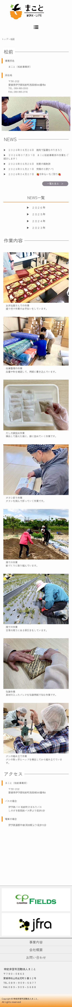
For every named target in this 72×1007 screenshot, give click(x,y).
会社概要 (36, 949)
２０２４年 (38, 221)
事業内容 (36, 942)
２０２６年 (38, 207)
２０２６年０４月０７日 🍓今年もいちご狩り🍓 (34, 174)
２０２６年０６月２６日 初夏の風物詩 (29, 163)
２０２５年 (38, 214)
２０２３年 (38, 228)
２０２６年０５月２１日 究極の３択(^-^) (30, 169)
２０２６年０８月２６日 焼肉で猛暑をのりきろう (35, 150)
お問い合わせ (36, 957)
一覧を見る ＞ (55, 183)
